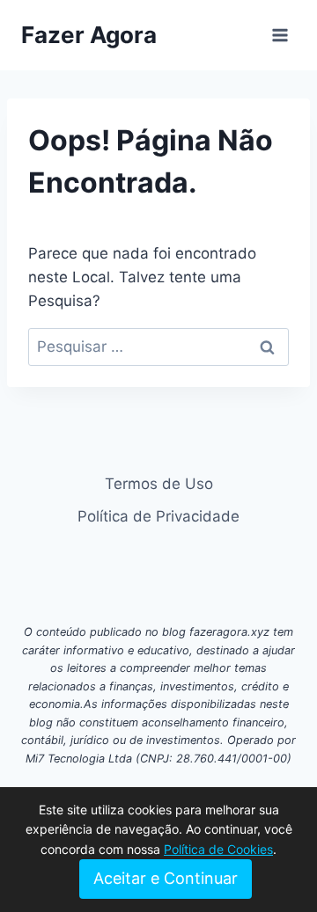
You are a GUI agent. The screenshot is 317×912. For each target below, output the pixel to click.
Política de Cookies (218, 849)
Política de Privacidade (158, 516)
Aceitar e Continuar (165, 878)
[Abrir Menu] (279, 34)
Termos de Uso (159, 483)
